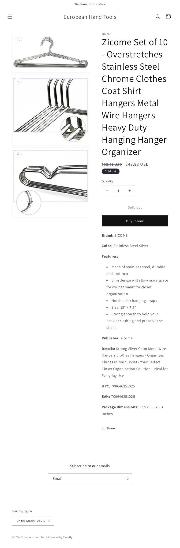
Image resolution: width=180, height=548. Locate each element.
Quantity (107, 181)
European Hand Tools (34, 537)
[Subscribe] (127, 478)
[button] (10, 16)
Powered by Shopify (60, 537)
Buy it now (135, 221)
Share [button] (110, 428)
